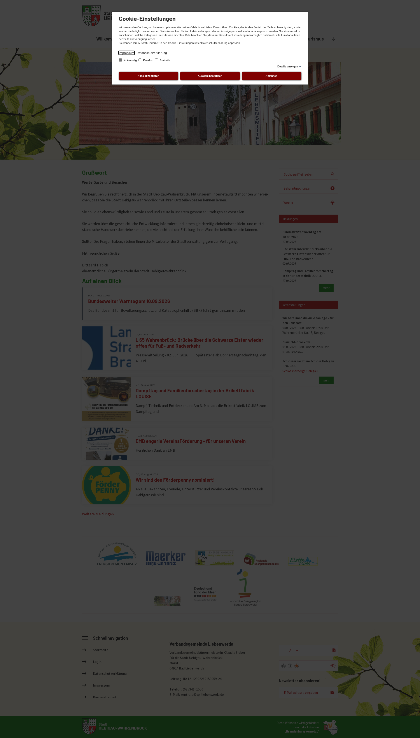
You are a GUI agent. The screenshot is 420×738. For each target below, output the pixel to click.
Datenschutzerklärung (151, 53)
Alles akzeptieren (148, 75)
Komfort (148, 60)
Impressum (126, 53)
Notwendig (130, 60)
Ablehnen (271, 75)
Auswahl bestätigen (210, 75)
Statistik (164, 60)
